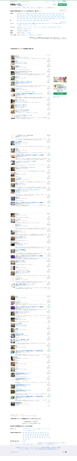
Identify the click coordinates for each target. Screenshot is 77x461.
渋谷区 (63, 13)
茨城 (41, 434)
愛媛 (35, 437)
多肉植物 (29, 430)
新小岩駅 (27, 20)
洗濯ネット (46, 27)
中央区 (31, 13)
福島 (40, 432)
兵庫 (33, 435)
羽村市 (24, 18)
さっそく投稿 (60, 93)
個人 (26, 32)
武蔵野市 (53, 15)
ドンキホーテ (35, 428)
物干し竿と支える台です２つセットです (23, 71)
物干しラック (18, 224)
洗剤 (42, 27)
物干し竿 (17, 55)
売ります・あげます (18, 7)
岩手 (31, 432)
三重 (25, 435)
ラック (16, 68)
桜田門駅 (24, 162)
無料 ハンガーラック (19, 99)
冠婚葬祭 (60, 23)
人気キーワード (63, 10)
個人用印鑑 (56, 23)
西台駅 (31, 20)
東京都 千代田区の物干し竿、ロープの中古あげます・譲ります (24, 11)
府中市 (63, 15)
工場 (26, 156)
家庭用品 (29, 23)
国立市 (43, 16)
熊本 (44, 437)
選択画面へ (24, 441)
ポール (16, 199)
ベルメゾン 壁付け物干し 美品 (22, 339)
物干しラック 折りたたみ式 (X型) (22, 110)
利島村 (44, 18)
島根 (47, 435)
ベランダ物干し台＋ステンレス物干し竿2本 (24, 135)
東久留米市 (59, 16)
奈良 (40, 435)
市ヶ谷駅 (24, 179)
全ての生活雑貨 (19, 23)
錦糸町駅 (34, 20)
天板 (16, 336)
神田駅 (24, 335)
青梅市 (60, 15)
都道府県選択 (20, 5)
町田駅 (24, 20)
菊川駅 (22, 116)
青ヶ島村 (60, 18)
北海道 (26, 432)
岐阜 (23, 435)
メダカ (24, 428)
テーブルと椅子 (18, 323)
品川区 (51, 13)
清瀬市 (55, 16)
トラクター (33, 430)
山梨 (25, 434)
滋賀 (37, 435)
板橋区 (32, 15)
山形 (38, 432)
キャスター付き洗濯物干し (20, 249)
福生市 (46, 16)
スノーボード (18, 301)
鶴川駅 (23, 83)
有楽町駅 (26, 397)
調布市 (21, 16)
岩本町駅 (23, 62)
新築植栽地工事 (18, 402)
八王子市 (47, 15)
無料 (29, 30)
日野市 (33, 16)
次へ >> (22, 414)
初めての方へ (54, 1)
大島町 (38, 18)
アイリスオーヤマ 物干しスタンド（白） (24, 115)
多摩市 (18, 18)
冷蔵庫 (16, 148)
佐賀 (42, 437)
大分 (47, 437)
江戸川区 (43, 15)
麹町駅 (23, 198)
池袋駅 (41, 20)
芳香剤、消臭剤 (38, 23)
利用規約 (18, 447)
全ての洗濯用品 (19, 27)
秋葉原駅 (24, 285)
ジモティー (12, 7)
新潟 (43, 432)
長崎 (49, 437)
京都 (35, 435)
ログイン (59, 1)
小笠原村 (63, 18)
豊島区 (24, 15)
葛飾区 (40, 15)
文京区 (39, 13)
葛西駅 (44, 20)
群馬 (46, 434)
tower (16, 193)
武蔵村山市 (63, 16)
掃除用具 (43, 23)
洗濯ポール (17, 197)
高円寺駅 (38, 20)
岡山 (23, 437)
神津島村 (50, 18)
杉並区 (21, 15)
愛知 (48, 434)
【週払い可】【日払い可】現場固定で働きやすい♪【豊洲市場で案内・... (29, 350)
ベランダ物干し (18, 178)
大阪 (30, 435)
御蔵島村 (53, 18)
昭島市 (18, 16)
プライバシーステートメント (35, 447)
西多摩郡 (34, 18)
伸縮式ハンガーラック (19, 183)
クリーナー (16, 163)
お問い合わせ (53, 447)
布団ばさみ (25, 28)
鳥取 (45, 435)
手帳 (53, 23)
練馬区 (35, 15)
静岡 (28, 435)
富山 (45, 432)
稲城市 (21, 18)
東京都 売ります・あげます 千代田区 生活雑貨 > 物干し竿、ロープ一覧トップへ (52, 442)
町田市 (24, 16)
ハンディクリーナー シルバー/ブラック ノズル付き (25, 161)
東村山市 (36, 16)
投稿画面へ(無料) (62, 4)
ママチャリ (48, 428)
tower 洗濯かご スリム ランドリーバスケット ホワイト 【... (27, 189)
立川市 (50, 15)
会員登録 (64, 1)
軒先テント (17, 242)
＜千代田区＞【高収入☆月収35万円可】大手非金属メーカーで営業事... (29, 155)
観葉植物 (39, 428)
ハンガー (31, 27)
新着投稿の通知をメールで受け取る (59, 38)
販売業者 (29, 32)
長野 (28, 434)
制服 (26, 428)
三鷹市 (57, 15)
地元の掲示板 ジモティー (47, 1)
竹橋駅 (18, 20)
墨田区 (45, 13)
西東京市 (31, 18)
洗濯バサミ (59, 27)
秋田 (36, 432)
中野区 (18, 15)
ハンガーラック (18, 88)
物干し (16, 61)
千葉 (35, 434)
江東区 (48, 13)
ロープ (16, 375)
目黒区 (54, 13)
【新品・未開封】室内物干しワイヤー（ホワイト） (25, 284)
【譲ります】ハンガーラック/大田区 (22, 271)
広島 (25, 437)
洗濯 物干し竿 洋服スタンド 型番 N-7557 (23, 82)
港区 (33, 13)
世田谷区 (59, 13)
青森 (28, 432)
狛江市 (49, 16)
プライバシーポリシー (25, 447)
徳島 (30, 437)
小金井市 (27, 16)
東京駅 (21, 20)
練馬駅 (48, 20)
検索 (54, 4)
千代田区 (20, 62)
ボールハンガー (18, 230)
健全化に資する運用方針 (45, 447)
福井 (23, 434)
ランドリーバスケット (26, 27)
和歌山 (43, 435)
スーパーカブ (25, 430)
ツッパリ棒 (17, 219)
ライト (16, 314)
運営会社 (59, 447)
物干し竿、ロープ (33, 7)
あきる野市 (27, 18)
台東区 (42, 13)
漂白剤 (50, 27)
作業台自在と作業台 (19, 334)
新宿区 (36, 13)
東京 (19, 57)
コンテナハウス (43, 428)
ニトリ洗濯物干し (19, 141)
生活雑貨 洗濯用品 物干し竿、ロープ (22, 373)
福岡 (40, 437)
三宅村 (41, 18)
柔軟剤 (52, 27)
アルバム (63, 23)
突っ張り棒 (16, 221)
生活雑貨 (23, 7)
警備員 (29, 397)
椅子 (16, 345)
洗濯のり (55, 27)
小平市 (30, 16)
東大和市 (52, 16)
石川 (47, 432)
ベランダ (16, 233)
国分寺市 (40, 16)
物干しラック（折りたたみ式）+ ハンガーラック (25, 167)
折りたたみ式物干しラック (20, 236)
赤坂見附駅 (23, 89)
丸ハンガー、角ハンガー (37, 27)
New (16, 175)
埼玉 (33, 434)
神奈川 (38, 434)
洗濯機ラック (18, 66)
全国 (23, 432)
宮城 (33, 432)
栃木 (43, 434)
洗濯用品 (28, 7)
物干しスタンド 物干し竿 (20, 104)
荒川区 (29, 15)
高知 (37, 437)
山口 (28, 437)
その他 (29, 28)
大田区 (56, 13)
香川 (33, 437)
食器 (23, 23)
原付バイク (30, 428)
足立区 (38, 15)
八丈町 (57, 18)
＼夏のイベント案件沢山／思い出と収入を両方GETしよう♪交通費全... (29, 202)
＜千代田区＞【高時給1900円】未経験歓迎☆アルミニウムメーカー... (29, 93)
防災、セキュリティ (48, 23)
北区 (26, 15)
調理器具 (26, 23)
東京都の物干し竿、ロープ (41, 7)
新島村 (47, 18)
